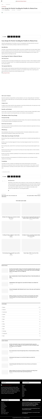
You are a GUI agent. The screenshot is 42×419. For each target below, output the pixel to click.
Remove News (3, 411)
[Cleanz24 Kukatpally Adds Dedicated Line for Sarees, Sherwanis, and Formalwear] (5, 291)
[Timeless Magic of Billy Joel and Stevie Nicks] (31, 245)
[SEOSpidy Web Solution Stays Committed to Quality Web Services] (11, 209)
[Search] (40, 1)
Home (2, 4)
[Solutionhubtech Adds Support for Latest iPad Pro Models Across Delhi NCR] (5, 284)
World (23, 396)
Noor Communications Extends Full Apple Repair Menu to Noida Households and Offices (24, 277)
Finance (21, 316)
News (21, 321)
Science (21, 326)
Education (21, 309)
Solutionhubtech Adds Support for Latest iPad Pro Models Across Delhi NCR (23, 282)
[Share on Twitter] (14, 37)
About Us (2, 402)
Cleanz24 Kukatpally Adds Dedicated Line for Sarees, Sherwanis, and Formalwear (24, 289)
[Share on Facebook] (12, 37)
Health (21, 319)
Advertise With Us (4, 406)
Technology (21, 331)
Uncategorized (8, 4)
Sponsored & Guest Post (5, 412)
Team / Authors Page (4, 413)
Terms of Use (3, 407)
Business (21, 307)
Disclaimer (2, 408)
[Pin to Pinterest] (17, 37)
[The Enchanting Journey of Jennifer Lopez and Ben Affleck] (11, 245)
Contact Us (2, 403)
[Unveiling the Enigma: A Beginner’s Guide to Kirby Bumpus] (11, 227)
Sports (21, 328)
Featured (21, 314)
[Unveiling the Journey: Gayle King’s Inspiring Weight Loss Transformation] (31, 227)
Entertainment (24, 390)
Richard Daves (11, 180)
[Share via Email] (19, 37)
